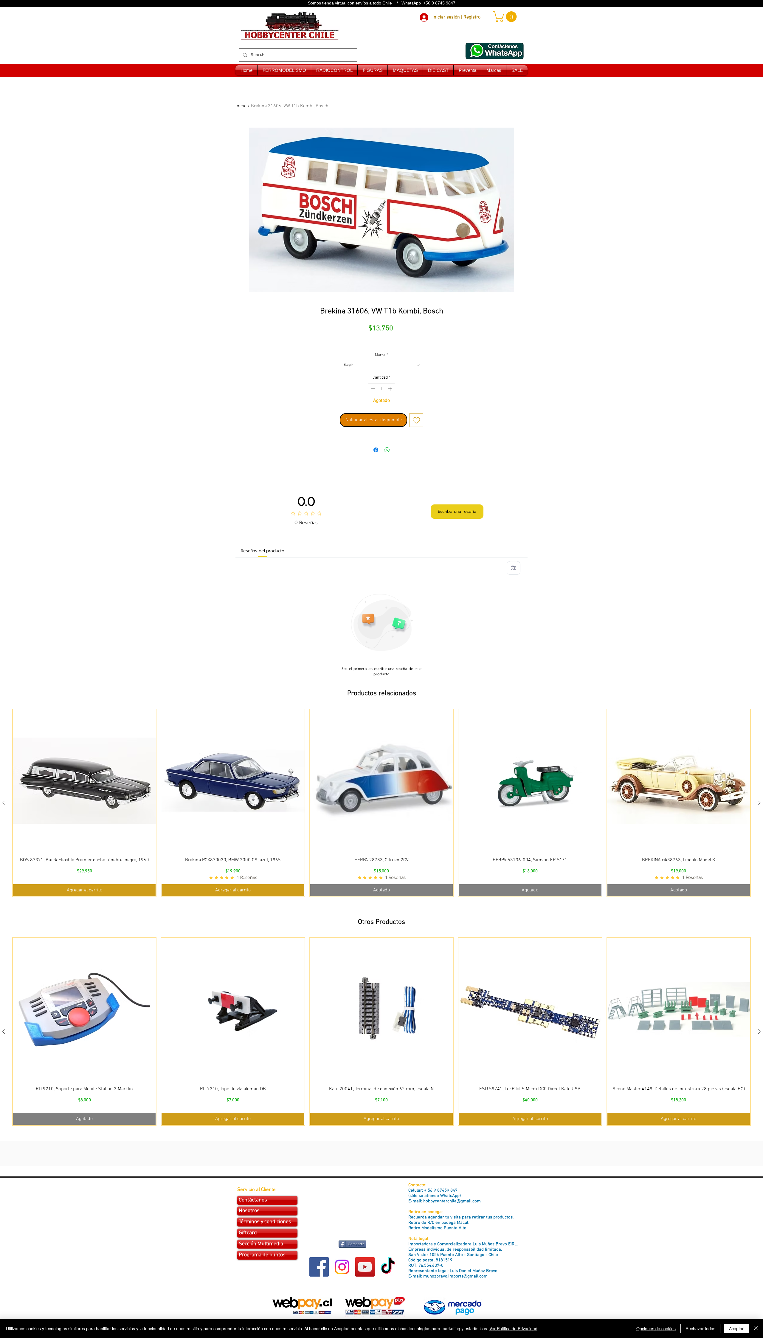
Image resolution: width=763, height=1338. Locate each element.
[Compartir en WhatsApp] (387, 449)
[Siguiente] (759, 802)
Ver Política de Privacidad (513, 1328)
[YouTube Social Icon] (365, 1267)
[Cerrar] (755, 1328)
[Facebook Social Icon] (319, 1267)
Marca (381, 355)
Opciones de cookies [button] (656, 1328)
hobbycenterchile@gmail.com (452, 1201)
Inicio (240, 106)
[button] (506, 16)
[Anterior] (3, 802)
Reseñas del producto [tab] (262, 551)
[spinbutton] (381, 388)
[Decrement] (372, 388)
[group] (381, 803)
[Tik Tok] (388, 1267)
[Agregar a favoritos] (416, 420)
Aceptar (736, 1328)
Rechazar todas (700, 1328)
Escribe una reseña (457, 511)
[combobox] (381, 365)
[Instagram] (342, 1267)
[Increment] (390, 388)
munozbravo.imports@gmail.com (455, 1276)
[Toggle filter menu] (513, 568)
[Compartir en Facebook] (375, 449)
